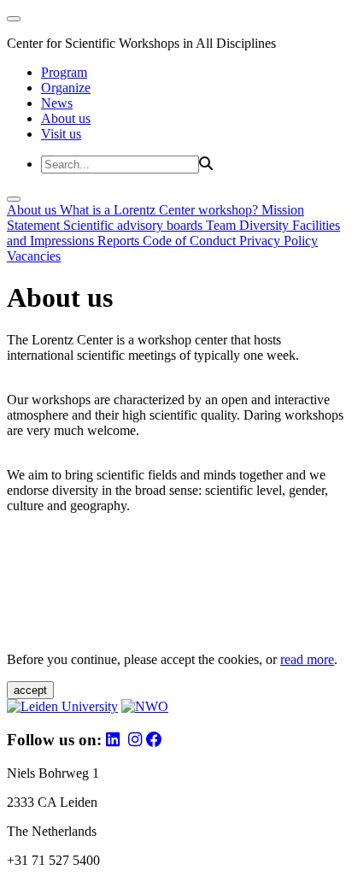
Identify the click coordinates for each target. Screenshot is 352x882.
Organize (66, 87)
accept (30, 690)
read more (307, 659)
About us (66, 118)
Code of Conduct (191, 240)
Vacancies (34, 256)
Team (222, 225)
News (57, 103)
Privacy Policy (278, 240)
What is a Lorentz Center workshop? (160, 210)
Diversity (265, 225)
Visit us (61, 133)
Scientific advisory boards (134, 225)
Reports (120, 240)
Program (64, 72)
